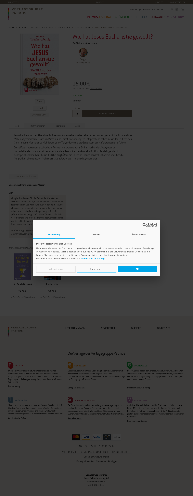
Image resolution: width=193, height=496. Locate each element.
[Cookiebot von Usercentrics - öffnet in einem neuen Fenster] (144, 225)
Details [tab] (96, 234)
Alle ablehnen (56, 269)
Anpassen (95, 269)
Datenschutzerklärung (93, 258)
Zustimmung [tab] (54, 234)
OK (137, 269)
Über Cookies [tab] (139, 234)
